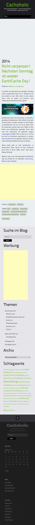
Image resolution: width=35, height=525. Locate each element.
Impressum (8, 508)
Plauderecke (10, 323)
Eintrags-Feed (9, 485)
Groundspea (6, 211)
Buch (12, 372)
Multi (5, 398)
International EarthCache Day (18, 211)
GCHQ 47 (27, 375)
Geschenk (14, 385)
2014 (9, 208)
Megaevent (28, 395)
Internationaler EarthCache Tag (10, 214)
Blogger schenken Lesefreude (17, 369)
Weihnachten (25, 404)
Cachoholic (17, 5)
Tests (7, 329)
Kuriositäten (13, 395)
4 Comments (6, 218)
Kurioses (6, 395)
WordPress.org (9, 491)
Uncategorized (9, 344)
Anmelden (8, 482)
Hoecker (17, 388)
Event (6, 375)
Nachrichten (9, 398)
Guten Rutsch (12, 388)
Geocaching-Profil (8, 138)
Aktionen (9, 314)
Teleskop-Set (6, 404)
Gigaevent (28, 385)
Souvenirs (20, 204)
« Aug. (7, 470)
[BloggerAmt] (9, 410)
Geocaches (27, 378)
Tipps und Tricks (10, 334)
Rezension (6, 401)
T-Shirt (28, 401)
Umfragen (8, 341)
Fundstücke (19, 375)
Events (8, 320)
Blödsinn (7, 372)
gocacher (6, 388)
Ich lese (7, 506)
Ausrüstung (10, 337)
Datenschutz (8, 503)
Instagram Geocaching (12, 391)
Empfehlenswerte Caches (14, 317)
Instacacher (23, 388)
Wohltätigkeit (6, 406)
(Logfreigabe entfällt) (9, 134)
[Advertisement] (17, 37)
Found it (11, 375)
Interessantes (24, 390)
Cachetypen (17, 372)
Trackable (15, 404)
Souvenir (23, 214)
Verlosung (19, 404)
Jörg (22, 86)
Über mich (8, 514)
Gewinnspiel (21, 385)
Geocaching (12, 204)
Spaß (25, 401)
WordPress (21, 430)
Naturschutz (16, 398)
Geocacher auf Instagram (13, 378)
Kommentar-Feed (10, 488)
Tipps (10, 404)
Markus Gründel (21, 395)
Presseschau (8, 511)
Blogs (27, 369)
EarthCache (15, 208)
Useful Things (9, 520)
